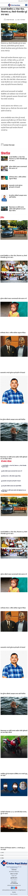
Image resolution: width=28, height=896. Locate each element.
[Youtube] (16, 888)
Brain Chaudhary (13, 894)
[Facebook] (12, 888)
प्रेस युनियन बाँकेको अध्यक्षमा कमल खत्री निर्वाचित (18, 196)
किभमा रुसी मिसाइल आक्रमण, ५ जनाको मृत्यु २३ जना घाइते (13, 849)
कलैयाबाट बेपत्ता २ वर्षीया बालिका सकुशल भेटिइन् (17, 178)
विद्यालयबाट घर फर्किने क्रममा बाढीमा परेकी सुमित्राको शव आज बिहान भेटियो (17, 209)
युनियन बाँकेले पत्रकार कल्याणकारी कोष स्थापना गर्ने (18, 168)
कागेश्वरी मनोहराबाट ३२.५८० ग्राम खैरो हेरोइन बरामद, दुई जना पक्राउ (14, 813)
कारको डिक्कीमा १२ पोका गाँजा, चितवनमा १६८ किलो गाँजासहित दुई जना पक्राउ (18, 159)
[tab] (14, 495)
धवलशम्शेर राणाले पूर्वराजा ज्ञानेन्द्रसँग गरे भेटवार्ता (15, 186)
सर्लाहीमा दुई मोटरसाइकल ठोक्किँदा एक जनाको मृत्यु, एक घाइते (14, 775)
